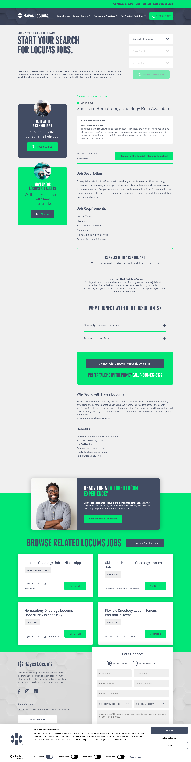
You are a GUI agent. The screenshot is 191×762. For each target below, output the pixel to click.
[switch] (74, 757)
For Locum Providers (104, 16)
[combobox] (151, 39)
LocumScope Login (163, 3)
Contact (147, 3)
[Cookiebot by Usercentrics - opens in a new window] (16, 757)
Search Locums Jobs (153, 74)
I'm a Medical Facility (149, 663)
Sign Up (45, 214)
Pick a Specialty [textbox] (140, 51)
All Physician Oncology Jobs (145, 542)
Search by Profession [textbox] (143, 38)
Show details (135, 757)
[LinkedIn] (36, 691)
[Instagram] (27, 691)
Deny (169, 745)
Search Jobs (63, 16)
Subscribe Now (37, 719)
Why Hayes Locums (123, 3)
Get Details (75, 586)
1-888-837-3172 (44, 146)
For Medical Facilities (132, 16)
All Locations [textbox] (139, 63)
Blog (138, 3)
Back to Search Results (94, 96)
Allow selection (169, 738)
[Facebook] (19, 691)
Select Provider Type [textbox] (109, 703)
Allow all (169, 730)
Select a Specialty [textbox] (145, 703)
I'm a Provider (120, 663)
